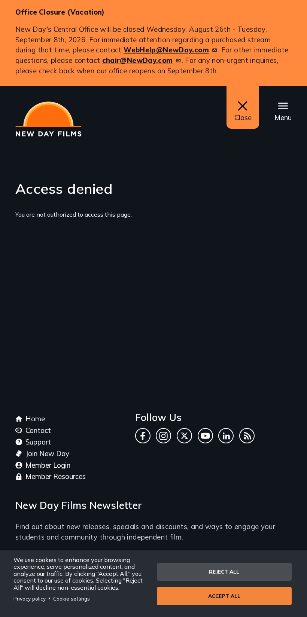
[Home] (48, 119)
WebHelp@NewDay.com (166, 49)
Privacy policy (29, 598)
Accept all (224, 596)
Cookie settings (71, 598)
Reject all (224, 571)
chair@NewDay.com (137, 60)
